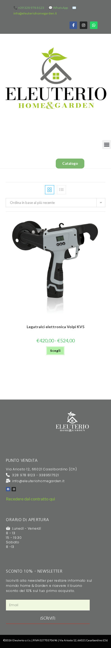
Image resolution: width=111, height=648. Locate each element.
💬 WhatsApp (58, 8)
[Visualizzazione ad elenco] (61, 189)
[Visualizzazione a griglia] (49, 189)
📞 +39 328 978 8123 (28, 8)
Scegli (55, 351)
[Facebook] (8, 489)
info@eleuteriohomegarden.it (35, 13)
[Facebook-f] (73, 25)
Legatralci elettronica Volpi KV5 (55, 326)
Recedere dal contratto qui (30, 498)
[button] (106, 144)
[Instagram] (83, 25)
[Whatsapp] (94, 25)
